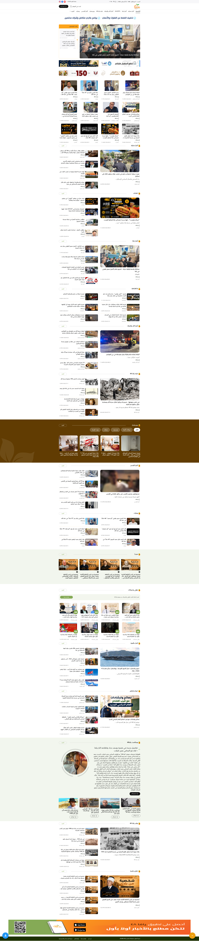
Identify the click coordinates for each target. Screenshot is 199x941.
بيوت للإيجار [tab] (95, 430)
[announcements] (99, 17)
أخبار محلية (131, 11)
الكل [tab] (137, 430)
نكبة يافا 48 (99, 11)
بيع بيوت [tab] (115, 430)
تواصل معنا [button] (66, 597)
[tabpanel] (99, 446)
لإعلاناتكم (76, 939)
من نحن (89, 939)
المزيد (72, 11)
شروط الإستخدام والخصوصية (65, 939)
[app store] (80, 925)
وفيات (78, 11)
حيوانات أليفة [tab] (127, 430)
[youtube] (65, 1)
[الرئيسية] (137, 6)
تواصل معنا (83, 939)
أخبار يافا (124, 11)
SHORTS (117, 11)
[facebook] (62, 1)
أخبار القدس (84, 11)
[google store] (80, 930)
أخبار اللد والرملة (108, 11)
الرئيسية (138, 11)
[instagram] (60, 1)
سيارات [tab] (106, 430)
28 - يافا (112, 1)
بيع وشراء (92, 11)
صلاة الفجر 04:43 (72, 1)
